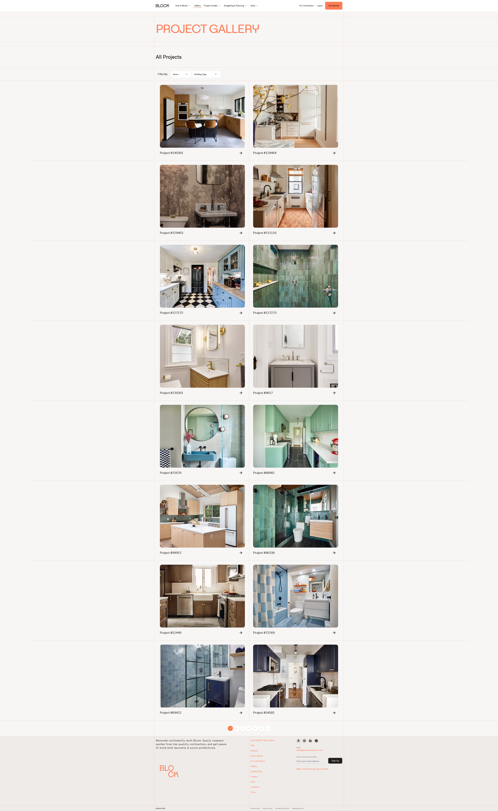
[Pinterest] (316, 741)
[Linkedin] (310, 741)
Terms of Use (255, 808)
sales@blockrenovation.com (309, 750)
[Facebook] (298, 741)
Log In (320, 5)
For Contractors (306, 5)
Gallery (197, 5)
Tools (253, 781)
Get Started (333, 5)
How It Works (257, 756)
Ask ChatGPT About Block (262, 740)
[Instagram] (304, 741)
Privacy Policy (267, 808)
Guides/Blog (256, 771)
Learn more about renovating (306, 757)
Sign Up (335, 760)
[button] (172, 771)
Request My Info (298, 808)
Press (253, 792)
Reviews (254, 750)
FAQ (252, 745)
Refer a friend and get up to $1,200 (312, 769)
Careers (254, 776)
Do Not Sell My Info (282, 808)
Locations (255, 787)
